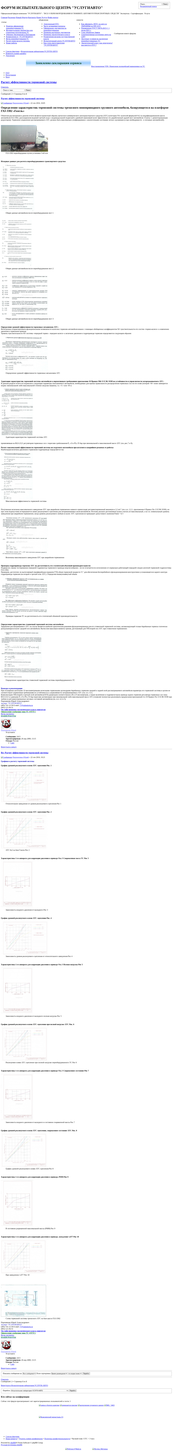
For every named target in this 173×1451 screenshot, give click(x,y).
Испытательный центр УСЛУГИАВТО (59, 41)
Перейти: (6, 1391)
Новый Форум (22, 17)
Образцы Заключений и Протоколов (20, 35)
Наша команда (11, 1439)
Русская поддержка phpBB (11, 1445)
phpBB (13, 1443)
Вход (8, 77)
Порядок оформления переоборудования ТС (15, 27)
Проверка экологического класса (57, 35)
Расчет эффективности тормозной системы (29, 82)
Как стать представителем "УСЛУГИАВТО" (54, 44)
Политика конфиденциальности (57, 1439)
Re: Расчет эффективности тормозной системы (24, 752)
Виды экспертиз (7, 714)
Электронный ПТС (51, 24)
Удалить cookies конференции (31, 1439)
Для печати (10, 56)
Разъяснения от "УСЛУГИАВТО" (19, 37)
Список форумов (12, 51)
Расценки (11, 17)
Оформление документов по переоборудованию (55, 29)
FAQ (7, 73)
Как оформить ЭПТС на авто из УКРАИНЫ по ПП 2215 (94, 25)
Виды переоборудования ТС (17, 39)
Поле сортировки (43, 1373)
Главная (4, 17)
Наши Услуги (41, 17)
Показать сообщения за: (12, 1373)
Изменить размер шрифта (16, 54)
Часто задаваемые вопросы (54, 26)
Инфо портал (53, 17)
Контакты (32, 17)
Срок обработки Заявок (90, 32)
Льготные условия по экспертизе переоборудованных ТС (94, 40)
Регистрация (11, 75)
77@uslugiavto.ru (26, 705)
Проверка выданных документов (57, 32)
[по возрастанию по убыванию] (79, 1373)
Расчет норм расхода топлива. (18, 41)
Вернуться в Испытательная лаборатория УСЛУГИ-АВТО (24, 1385)
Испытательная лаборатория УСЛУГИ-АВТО (39, 51)
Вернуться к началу (9, 747)
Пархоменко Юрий (21, 103)
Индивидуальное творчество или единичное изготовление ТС (19, 31)
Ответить (4, 87)
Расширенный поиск (148, 6)
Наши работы (11, 43)
